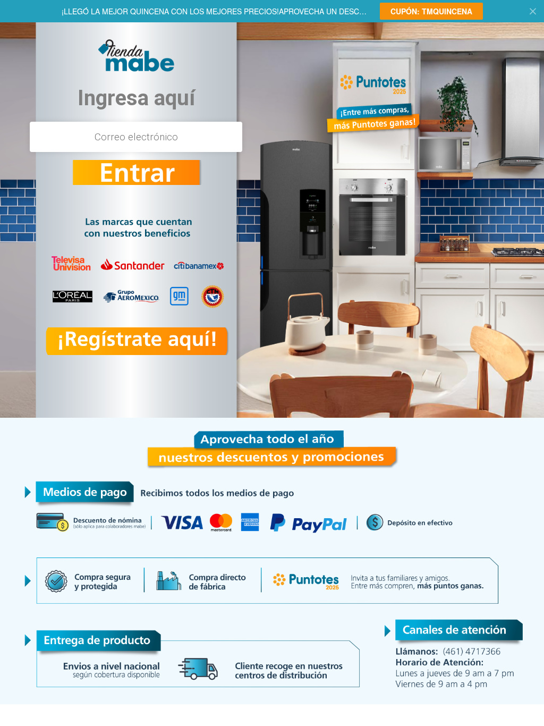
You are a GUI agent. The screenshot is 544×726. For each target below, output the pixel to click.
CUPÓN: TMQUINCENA (431, 11)
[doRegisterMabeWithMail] (136, 172)
